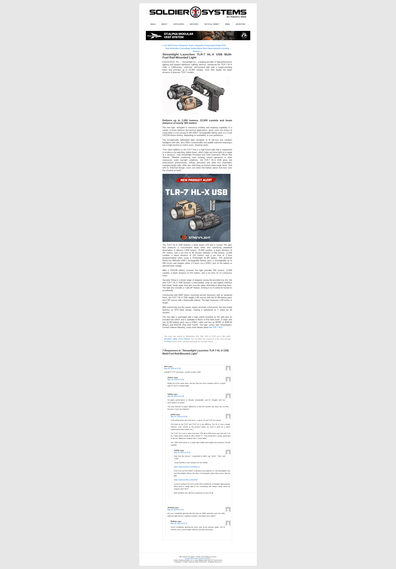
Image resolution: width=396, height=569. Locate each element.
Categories (178, 24)
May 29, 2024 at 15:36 (175, 396)
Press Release (184, 339)
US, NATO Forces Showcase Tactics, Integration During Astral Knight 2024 (195, 45)
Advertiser (168, 339)
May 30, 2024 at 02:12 (179, 523)
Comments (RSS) (204, 558)
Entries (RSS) (190, 558)
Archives (194, 24)
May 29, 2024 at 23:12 (182, 452)
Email (227, 24)
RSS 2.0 (170, 341)
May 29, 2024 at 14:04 (175, 379)
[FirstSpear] (198, 40)
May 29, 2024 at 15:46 (179, 416)
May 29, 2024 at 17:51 (175, 510)
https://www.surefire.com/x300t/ (186, 480)
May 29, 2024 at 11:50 (172, 368)
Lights (175, 339)
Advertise (240, 24)
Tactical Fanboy (211, 24)
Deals (153, 24)
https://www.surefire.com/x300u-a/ (187, 467)
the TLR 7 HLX (215, 327)
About (164, 24)
